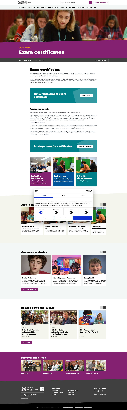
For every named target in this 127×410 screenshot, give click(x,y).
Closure (54, 394)
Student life (31, 7)
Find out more (86, 95)
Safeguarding (72, 394)
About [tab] (83, 195)
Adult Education (70, 7)
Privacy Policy (88, 407)
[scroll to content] (120, 407)
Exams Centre (28, 60)
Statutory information (57, 392)
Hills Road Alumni (73, 390)
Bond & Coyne (102, 394)
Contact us (24, 398)
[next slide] (104, 204)
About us (50, 7)
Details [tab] (63, 195)
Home (20, 60)
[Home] (24, 2)
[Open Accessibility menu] (124, 407)
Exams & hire (81, 7)
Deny (44, 218)
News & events (59, 7)
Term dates (55, 390)
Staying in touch (91, 7)
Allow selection (63, 218)
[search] (90, 2)
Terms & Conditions (68, 407)
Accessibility (71, 392)
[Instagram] (102, 391)
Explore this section (100, 60)
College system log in (101, 2)
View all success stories (29, 289)
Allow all (83, 218)
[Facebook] (94, 391)
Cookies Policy (79, 407)
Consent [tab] (44, 195)
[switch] (56, 212)
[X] (98, 391)
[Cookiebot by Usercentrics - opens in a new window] (86, 191)
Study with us (22, 7)
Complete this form (84, 146)
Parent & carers (41, 7)
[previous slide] (101, 204)
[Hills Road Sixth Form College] (29, 389)
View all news (26, 342)
